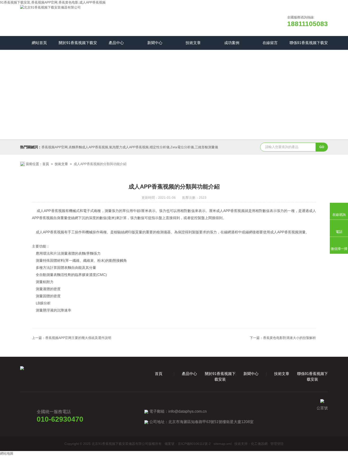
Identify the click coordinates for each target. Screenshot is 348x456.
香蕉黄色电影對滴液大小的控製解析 (289, 338)
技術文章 (193, 43)
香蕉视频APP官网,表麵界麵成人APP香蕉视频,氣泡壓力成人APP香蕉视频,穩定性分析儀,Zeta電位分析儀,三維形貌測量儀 (129, 147)
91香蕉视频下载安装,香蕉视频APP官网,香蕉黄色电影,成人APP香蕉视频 (53, 2)
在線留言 (270, 43)
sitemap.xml (223, 444)
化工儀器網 (259, 444)
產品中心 (116, 43)
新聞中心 (154, 43)
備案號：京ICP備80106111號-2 (188, 444)
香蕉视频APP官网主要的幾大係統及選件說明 (78, 338)
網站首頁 (39, 43)
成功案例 (231, 43)
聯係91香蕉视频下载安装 (309, 45)
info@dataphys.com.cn (187, 411)
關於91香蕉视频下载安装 (78, 45)
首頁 (45, 164)
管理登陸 (277, 444)
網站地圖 (6, 453)
